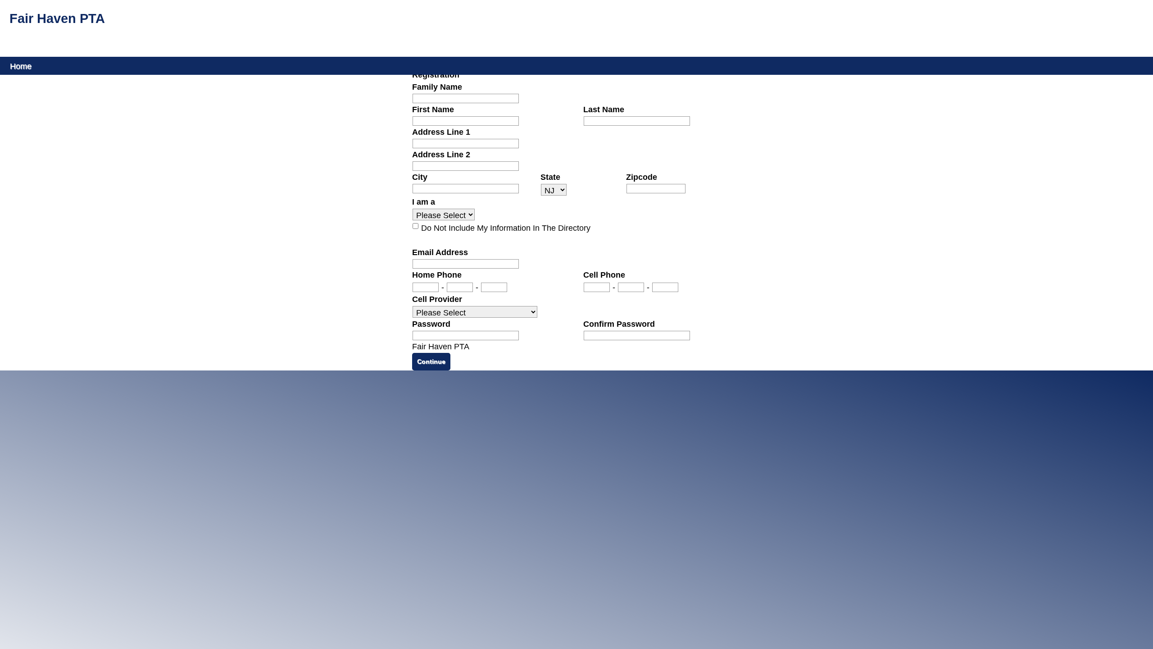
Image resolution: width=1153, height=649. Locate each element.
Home (21, 65)
